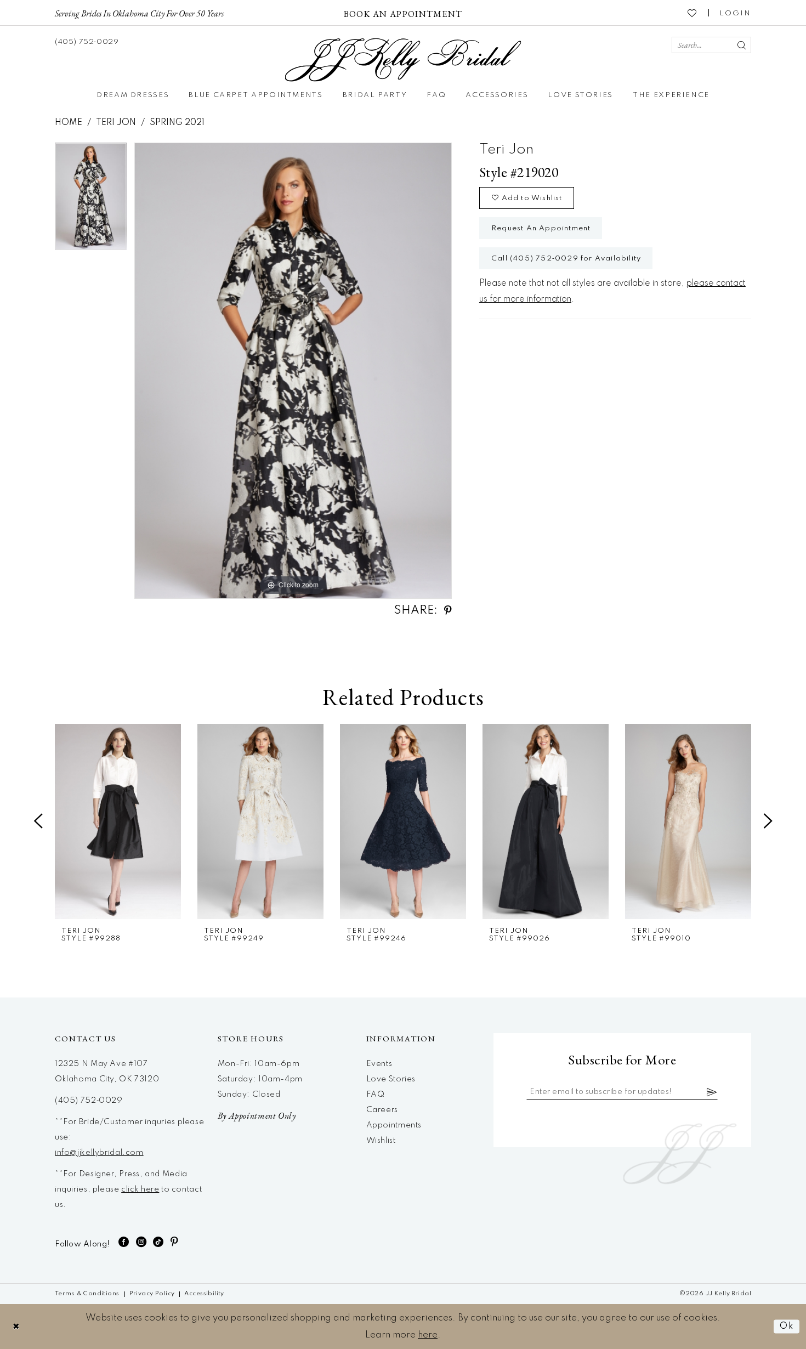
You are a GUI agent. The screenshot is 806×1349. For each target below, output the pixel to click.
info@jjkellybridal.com (99, 1153)
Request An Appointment (541, 228)
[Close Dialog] (16, 1326)
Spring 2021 (177, 122)
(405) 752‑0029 (89, 1100)
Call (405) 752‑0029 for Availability (566, 258)
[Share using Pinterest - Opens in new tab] (448, 610)
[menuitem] (139, 13)
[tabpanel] (91, 200)
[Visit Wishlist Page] (692, 13)
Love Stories (391, 1079)
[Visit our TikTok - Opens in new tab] (158, 1242)
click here (140, 1189)
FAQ (375, 1094)
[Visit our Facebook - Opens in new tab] (123, 1242)
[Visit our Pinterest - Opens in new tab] (175, 1242)
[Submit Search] (741, 45)
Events (379, 1064)
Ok (787, 1326)
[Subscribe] (712, 1092)
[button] (735, 13)
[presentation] (118, 821)
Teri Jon (116, 122)
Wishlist (381, 1140)
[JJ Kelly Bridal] (403, 60)
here (428, 1335)
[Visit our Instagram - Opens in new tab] (141, 1242)
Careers (382, 1110)
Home (68, 122)
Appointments (394, 1125)
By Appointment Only (257, 1115)
